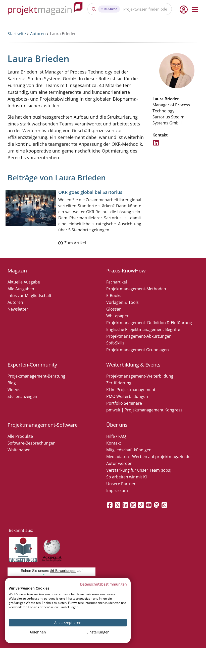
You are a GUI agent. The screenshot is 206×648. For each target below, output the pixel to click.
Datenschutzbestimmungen (103, 584)
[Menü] (194, 9)
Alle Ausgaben (21, 289)
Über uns (117, 424)
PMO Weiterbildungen (127, 396)
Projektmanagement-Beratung (36, 376)
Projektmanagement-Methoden (136, 289)
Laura (158, 99)
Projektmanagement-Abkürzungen (139, 336)
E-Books (113, 295)
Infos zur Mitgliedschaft (30, 295)
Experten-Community (32, 364)
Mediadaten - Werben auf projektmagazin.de (148, 456)
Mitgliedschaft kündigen (128, 450)
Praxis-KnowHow (126, 270)
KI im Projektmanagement (131, 389)
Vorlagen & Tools (122, 302)
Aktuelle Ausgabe (24, 282)
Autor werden (119, 463)
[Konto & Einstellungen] (183, 9)
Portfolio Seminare (124, 403)
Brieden (172, 99)
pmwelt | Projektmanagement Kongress (144, 410)
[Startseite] (45, 9)
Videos (14, 389)
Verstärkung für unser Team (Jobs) (138, 470)
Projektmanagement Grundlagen (137, 349)
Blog (12, 383)
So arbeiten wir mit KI (126, 477)
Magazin (17, 270)
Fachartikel (116, 282)
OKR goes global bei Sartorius (90, 192)
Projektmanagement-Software (43, 424)
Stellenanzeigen (22, 396)
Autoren (38, 33)
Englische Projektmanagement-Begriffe (143, 329)
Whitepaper (117, 316)
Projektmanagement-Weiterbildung (139, 376)
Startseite (17, 33)
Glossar (113, 309)
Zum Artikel (75, 243)
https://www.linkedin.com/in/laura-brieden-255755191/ (156, 146)
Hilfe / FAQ (116, 436)
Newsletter (18, 309)
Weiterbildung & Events (133, 364)
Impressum (117, 490)
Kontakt (113, 443)
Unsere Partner (121, 483)
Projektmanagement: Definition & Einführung (149, 322)
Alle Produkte (20, 436)
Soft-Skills (115, 343)
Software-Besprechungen (32, 443)
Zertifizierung (118, 383)
